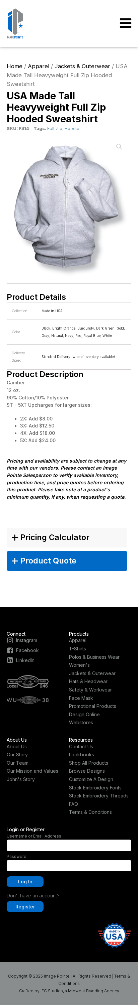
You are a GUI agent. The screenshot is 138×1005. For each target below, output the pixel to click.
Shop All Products (88, 763)
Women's (79, 665)
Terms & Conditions (90, 812)
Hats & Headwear (88, 681)
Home (14, 66)
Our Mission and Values (32, 771)
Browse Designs (87, 771)
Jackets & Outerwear (82, 66)
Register (25, 906)
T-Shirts (77, 648)
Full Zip (54, 128)
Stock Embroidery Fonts (95, 787)
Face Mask (81, 698)
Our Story (17, 754)
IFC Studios (52, 990)
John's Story (21, 779)
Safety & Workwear (90, 690)
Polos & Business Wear (94, 657)
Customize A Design (91, 779)
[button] (119, 147)
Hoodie (72, 128)
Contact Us (81, 746)
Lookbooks (81, 754)
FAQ (73, 804)
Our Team (17, 763)
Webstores (81, 722)
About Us (17, 746)
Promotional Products (92, 706)
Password (16, 856)
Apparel (38, 66)
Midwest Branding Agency (93, 990)
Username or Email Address (34, 836)
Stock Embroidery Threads (99, 795)
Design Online (84, 714)
